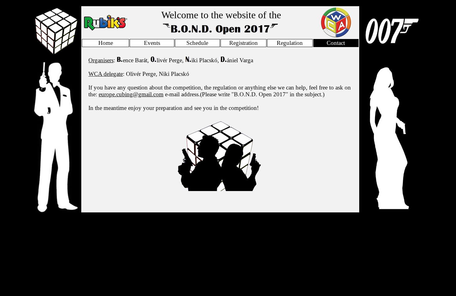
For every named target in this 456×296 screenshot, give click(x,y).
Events (152, 43)
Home (105, 43)
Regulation (290, 43)
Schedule (197, 43)
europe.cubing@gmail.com (131, 94)
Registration (243, 43)
